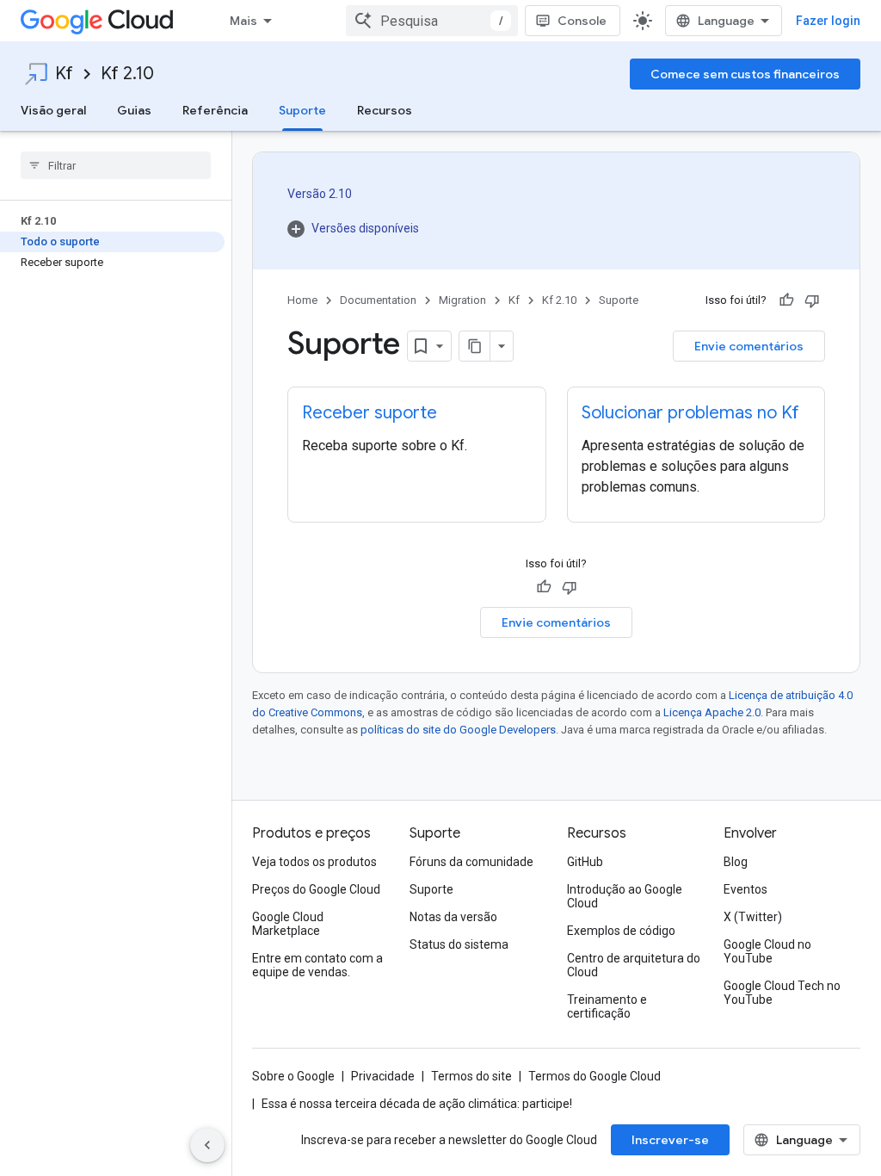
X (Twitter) (753, 917)
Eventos (745, 889)
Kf (64, 73)
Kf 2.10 (127, 73)
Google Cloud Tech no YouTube (782, 992)
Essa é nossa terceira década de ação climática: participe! (417, 1104)
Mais (243, 20)
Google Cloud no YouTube (767, 951)
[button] (353, 228)
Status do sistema (459, 944)
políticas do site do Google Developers (458, 729)
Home (302, 300)
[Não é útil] (812, 300)
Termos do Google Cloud (594, 1076)
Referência (215, 110)
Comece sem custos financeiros (745, 74)
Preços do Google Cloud (316, 889)
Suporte (302, 110)
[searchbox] (116, 165)
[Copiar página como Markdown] (474, 346)
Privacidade (383, 1076)
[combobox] (432, 20)
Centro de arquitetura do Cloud (633, 965)
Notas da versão (453, 917)
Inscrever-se (670, 1140)
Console (582, 20)
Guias (134, 110)
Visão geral (53, 110)
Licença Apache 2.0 (712, 712)
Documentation (378, 300)
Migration (462, 300)
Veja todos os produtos (314, 862)
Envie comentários (749, 346)
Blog (736, 862)
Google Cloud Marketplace (287, 924)
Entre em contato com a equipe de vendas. (317, 965)
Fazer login (828, 21)
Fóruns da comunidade (471, 862)
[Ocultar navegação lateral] (207, 1145)
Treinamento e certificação (607, 1006)
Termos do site (471, 1076)
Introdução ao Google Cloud (624, 896)
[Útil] (786, 300)
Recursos (384, 110)
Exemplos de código (621, 931)
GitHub (585, 862)
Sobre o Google (293, 1076)
